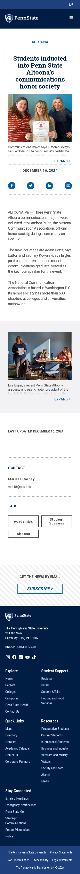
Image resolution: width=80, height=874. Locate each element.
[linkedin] (49, 186)
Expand (61, 161)
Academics (23, 521)
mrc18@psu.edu (19, 487)
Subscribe (38, 588)
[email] (68, 186)
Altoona (40, 42)
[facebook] (11, 186)
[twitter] (30, 186)
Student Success (56, 521)
